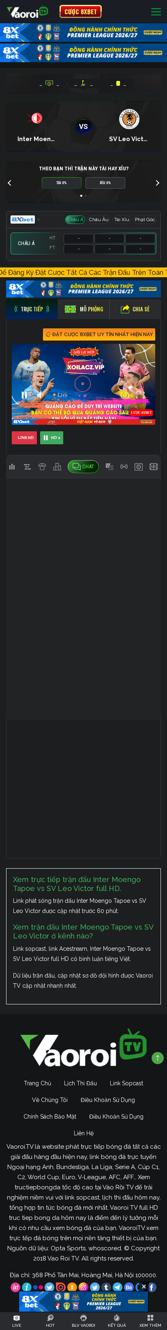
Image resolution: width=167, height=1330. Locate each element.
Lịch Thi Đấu (80, 1083)
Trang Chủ (37, 1083)
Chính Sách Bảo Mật (50, 1116)
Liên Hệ (84, 1133)
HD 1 (55, 437)
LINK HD (26, 437)
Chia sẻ (141, 309)
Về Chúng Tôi (50, 1100)
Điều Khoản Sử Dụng (108, 1100)
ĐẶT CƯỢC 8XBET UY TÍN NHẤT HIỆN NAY (102, 334)
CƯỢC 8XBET (80, 11)
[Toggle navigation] (156, 11)
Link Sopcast (126, 1083)
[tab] (32, 309)
